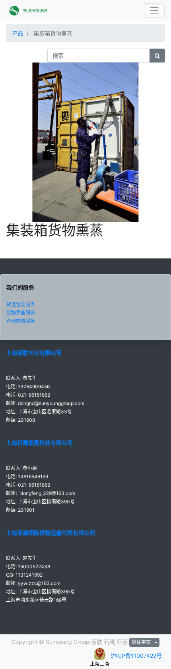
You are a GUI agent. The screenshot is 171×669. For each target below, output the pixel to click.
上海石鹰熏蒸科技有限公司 (39, 442)
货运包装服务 (20, 304)
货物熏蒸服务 (20, 313)
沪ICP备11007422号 (136, 655)
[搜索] (157, 56)
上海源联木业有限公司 (34, 352)
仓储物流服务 (20, 321)
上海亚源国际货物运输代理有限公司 (50, 532)
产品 (17, 33)
